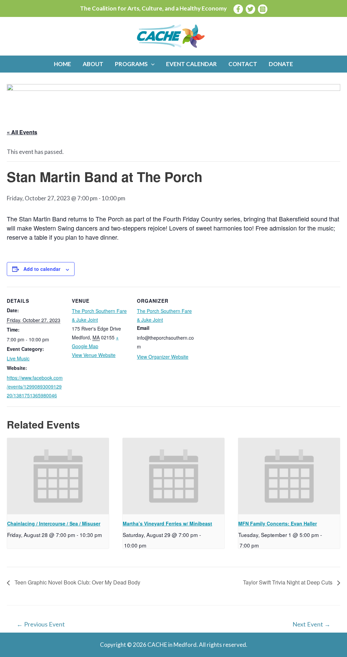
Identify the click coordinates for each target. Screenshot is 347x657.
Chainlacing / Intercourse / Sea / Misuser (53, 523)
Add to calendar (41, 268)
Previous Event (41, 624)
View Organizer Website (162, 356)
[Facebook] (238, 9)
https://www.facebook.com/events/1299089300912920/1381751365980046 (35, 386)
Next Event (311, 624)
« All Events (22, 132)
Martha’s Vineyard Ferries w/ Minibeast (167, 523)
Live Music (18, 358)
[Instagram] (262, 9)
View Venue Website (94, 355)
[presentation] (58, 476)
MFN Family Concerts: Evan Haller (277, 523)
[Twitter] (250, 9)
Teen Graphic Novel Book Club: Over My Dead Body (76, 582)
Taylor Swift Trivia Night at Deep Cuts (288, 582)
